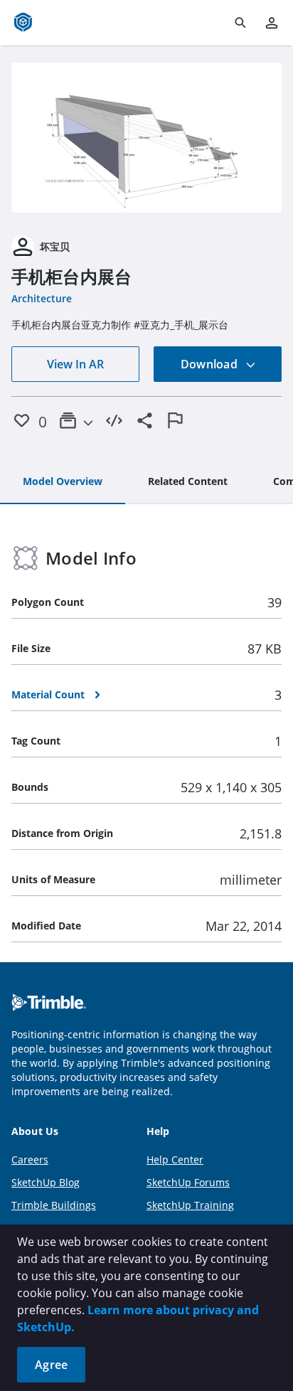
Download (210, 364)
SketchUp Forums (188, 1182)
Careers (29, 1159)
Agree (51, 1365)
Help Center (174, 1159)
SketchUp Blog (45, 1182)
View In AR (75, 364)
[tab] (62, 482)
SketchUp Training (190, 1205)
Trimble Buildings (53, 1205)
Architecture (41, 298)
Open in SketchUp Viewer (146, 138)
